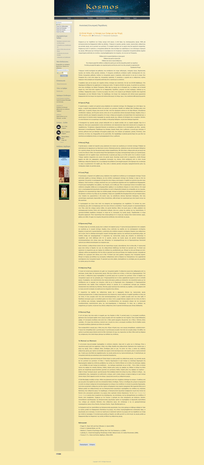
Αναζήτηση (127, 18)
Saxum (62, 142)
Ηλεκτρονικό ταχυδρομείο (110, 35)
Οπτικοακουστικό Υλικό (115, 18)
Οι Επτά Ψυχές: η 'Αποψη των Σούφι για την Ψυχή (100, 33)
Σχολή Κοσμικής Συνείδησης (63, 98)
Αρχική (69, 18)
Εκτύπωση (97, 35)
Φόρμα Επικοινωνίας (62, 83)
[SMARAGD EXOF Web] (64, 199)
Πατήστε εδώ (60, 91)
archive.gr (59, 114)
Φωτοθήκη (90, 18)
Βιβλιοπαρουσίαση (101, 18)
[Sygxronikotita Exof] (64, 165)
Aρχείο (135, 18)
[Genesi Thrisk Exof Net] (64, 182)
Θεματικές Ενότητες (79, 18)
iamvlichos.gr (60, 105)
